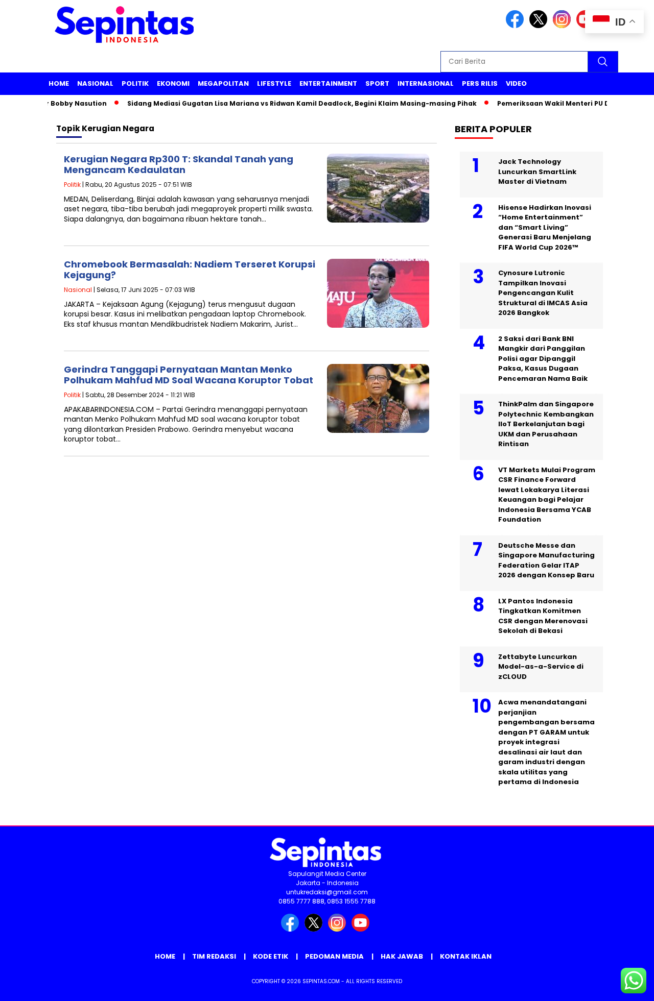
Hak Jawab (402, 956)
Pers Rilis (480, 83)
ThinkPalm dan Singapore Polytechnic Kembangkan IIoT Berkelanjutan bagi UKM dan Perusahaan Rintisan (546, 424)
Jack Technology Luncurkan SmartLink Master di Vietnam (537, 171)
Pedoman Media (334, 956)
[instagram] (563, 26)
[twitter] (540, 26)
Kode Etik (270, 956)
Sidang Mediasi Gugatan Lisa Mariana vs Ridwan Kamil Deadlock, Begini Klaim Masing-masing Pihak (289, 103)
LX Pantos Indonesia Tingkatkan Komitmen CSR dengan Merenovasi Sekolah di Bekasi (543, 616)
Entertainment (328, 83)
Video (516, 83)
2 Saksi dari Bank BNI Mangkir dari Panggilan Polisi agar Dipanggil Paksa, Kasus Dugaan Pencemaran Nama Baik (543, 358)
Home (59, 83)
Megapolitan (223, 83)
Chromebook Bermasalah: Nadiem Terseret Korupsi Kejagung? (189, 270)
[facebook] (516, 26)
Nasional (95, 83)
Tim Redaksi (214, 956)
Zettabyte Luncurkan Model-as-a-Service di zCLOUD (540, 666)
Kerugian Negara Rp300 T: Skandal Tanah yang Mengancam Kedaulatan (178, 165)
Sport (377, 83)
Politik (135, 83)
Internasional (426, 83)
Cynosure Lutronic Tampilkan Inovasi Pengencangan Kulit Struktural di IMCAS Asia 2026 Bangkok (543, 293)
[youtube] (362, 929)
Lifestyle (274, 83)
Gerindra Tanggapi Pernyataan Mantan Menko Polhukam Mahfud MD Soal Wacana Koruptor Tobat (188, 375)
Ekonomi (173, 83)
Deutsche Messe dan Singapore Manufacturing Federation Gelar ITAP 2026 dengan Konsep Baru (546, 560)
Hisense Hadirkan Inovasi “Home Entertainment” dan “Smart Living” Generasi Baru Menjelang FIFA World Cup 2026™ (544, 227)
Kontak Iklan (466, 956)
